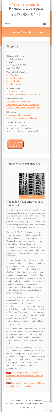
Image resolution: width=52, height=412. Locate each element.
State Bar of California (16, 91)
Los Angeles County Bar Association (22, 105)
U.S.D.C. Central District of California (23, 94)
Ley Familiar (12, 75)
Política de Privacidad (37, 403)
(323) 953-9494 (26, 14)
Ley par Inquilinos (14, 81)
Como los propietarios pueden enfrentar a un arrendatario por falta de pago (24, 376)
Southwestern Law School (18, 115)
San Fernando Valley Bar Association (23, 108)
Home (7, 23)
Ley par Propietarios (15, 78)
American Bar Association (18, 102)
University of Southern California (21, 118)
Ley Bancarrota (13, 84)
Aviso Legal (21, 403)
